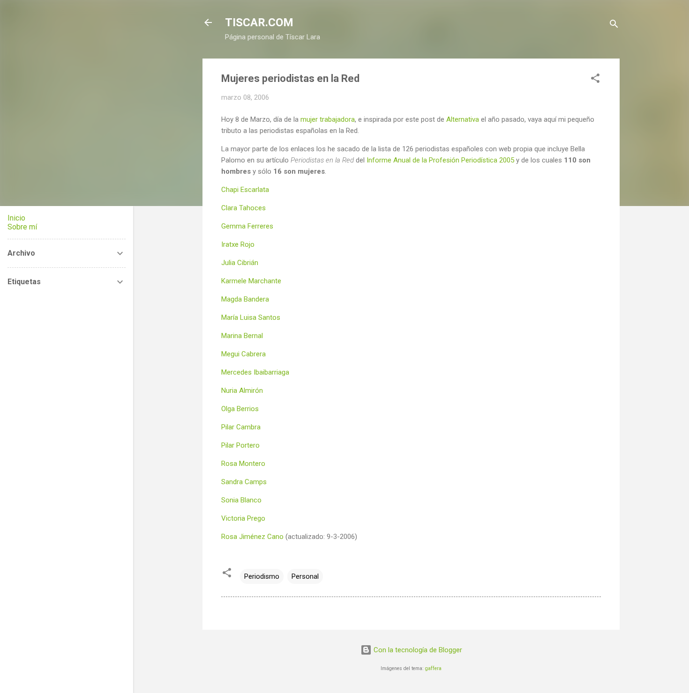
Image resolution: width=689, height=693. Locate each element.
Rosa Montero (243, 463)
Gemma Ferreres (247, 226)
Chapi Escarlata (245, 189)
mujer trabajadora (327, 119)
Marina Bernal (242, 336)
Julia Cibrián (239, 262)
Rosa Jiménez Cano (252, 536)
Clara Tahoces (243, 208)
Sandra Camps (244, 482)
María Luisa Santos (250, 317)
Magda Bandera (245, 299)
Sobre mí (22, 226)
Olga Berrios (240, 409)
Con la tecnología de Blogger (417, 650)
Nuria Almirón (242, 390)
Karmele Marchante (251, 281)
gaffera (433, 668)
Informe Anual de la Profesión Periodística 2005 (440, 160)
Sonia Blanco (241, 500)
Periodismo (261, 576)
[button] (595, 80)
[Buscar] (614, 25)
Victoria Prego (243, 518)
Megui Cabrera (243, 354)
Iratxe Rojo (238, 244)
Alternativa (462, 119)
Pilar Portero (240, 445)
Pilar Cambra (241, 427)
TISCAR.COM (259, 22)
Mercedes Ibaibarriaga (255, 372)
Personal (305, 576)
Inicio (16, 218)
